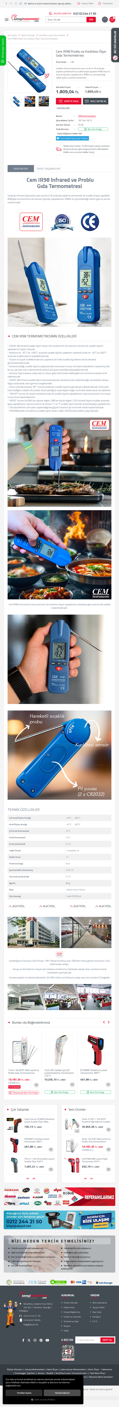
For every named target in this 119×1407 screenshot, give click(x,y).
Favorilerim (108, 3)
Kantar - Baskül (45, 1373)
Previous (104, 1022)
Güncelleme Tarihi (64, 120)
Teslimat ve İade (71, 1321)
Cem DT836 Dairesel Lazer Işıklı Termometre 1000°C (38, 1160)
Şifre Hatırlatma (100, 1302)
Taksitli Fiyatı (91, 87)
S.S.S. (95, 1321)
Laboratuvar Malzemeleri (73, 1369)
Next (109, 1022)
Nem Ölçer (52, 1369)
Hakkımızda (69, 1307)
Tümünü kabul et (62, 1392)
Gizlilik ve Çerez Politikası (44, 1399)
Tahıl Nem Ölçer (97, 1373)
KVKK (66, 1330)
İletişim (67, 1326)
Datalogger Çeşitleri (25, 1373)
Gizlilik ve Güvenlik (72, 1316)
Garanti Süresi (63, 124)
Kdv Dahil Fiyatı (63, 87)
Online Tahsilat (70, 1302)
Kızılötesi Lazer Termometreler (71, 1373)
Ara (91, 19)
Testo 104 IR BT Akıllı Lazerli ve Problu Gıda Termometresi (23, 1072)
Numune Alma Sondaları (101, 1376)
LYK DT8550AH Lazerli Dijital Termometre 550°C (95, 1140)
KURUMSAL (67, 1295)
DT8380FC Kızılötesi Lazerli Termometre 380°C (93, 1072)
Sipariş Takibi (87, 3)
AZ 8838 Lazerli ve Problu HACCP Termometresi (97, 1160)
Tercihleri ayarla (24, 1392)
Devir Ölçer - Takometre (100, 1369)
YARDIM (94, 1295)
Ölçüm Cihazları (15, 1369)
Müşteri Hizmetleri (75, 13)
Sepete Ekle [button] (71, 101)
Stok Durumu (62, 129)
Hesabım (97, 1316)
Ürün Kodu (61, 62)
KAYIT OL (107, 1340)
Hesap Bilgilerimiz (72, 1312)
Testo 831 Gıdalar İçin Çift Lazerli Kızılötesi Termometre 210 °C (59, 1073)
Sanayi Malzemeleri (35, 1369)
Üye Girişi (97, 1312)
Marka (59, 116)
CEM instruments (87, 116)
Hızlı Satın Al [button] (98, 101)
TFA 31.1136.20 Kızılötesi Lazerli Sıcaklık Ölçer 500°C (39, 1140)
